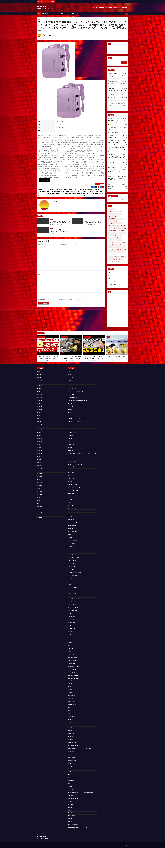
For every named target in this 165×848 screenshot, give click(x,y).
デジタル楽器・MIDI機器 (73, 558)
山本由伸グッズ (71, 716)
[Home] (39, 13)
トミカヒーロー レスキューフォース (76, 561)
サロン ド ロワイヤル (73, 522)
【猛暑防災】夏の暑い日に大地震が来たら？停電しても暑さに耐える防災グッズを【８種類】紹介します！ (117, 75)
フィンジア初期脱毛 (72, 593)
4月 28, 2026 (53, 224)
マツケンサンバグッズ (73, 607)
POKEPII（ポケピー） (113, 221)
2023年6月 (39, 482)
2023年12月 (39, 465)
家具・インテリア (72, 704)
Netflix (69, 412)
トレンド (116, 242)
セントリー (111, 242)
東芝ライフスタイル (113, 259)
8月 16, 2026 (41, 360)
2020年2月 (39, 518)
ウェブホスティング (113, 235)
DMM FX (70, 386)
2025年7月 (39, 409)
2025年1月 (39, 427)
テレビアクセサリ (72, 555)
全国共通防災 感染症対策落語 (75, 675)
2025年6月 (39, 412)
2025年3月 (39, 421)
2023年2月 (39, 494)
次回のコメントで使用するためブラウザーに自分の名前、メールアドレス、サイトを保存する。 (61, 299)
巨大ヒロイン (71, 719)
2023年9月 (39, 474)
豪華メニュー (71, 804)
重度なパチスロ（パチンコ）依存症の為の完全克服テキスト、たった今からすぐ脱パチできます (117, 186)
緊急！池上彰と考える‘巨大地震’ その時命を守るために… (81, 792)
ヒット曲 (70, 578)
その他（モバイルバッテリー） (75, 464)
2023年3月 (39, 491)
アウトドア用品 (71, 473)
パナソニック (118, 249)
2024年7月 (39, 444)
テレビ (69, 552)
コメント (40, 247)
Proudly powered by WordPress (43, 845)
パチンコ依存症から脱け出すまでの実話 (117, 163)
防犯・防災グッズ (46, 13)
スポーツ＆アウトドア (73, 531)
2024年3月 (39, 456)
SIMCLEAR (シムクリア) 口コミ (75, 418)
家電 (69, 707)
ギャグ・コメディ (72, 511)
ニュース (116, 247)
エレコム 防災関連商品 (73, 490)
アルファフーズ (122, 233)
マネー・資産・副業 (72, 610)
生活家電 (70, 786)
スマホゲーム (71, 537)
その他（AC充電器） (73, 461)
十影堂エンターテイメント (114, 256)
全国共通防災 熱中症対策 (73, 678)
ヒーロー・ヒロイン (72, 581)
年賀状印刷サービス (72, 731)
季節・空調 (70, 698)
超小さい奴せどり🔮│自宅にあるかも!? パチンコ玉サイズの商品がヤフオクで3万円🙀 (117, 122)
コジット (110, 237)
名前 (39, 274)
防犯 (119, 7)
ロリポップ (111, 254)
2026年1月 (39, 392)
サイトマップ (74, 13)
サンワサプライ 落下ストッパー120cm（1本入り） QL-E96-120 (59, 230)
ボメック (70, 602)
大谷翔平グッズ (71, 695)
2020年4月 (39, 515)
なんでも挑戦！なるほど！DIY (75, 467)
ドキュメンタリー (72, 563)
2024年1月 (39, 462)
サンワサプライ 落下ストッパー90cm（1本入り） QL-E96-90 (93, 221)
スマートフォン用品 (72, 540)
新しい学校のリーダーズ (73, 745)
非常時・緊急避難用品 (73, 824)
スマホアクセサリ (72, 534)
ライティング (71, 631)
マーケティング (71, 613)
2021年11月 (39, 509)
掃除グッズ (70, 736)
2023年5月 (39, 485)
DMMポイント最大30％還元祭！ (75, 392)
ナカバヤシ (111, 247)
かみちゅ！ (70, 450)
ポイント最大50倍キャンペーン (75, 605)
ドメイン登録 (111, 245)
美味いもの (70, 795)
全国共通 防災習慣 (72, 660)
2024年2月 (39, 459)
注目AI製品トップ (72, 760)
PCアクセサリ (71, 415)
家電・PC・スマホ (65, 13)
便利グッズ (70, 646)
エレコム (120, 235)
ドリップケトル (71, 569)
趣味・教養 (70, 807)
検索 (110, 58)
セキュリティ (55, 13)
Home (120, 845)
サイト (39, 291)
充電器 (69, 651)
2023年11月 (39, 468)
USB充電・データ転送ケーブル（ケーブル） (78, 421)
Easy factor (71, 394)
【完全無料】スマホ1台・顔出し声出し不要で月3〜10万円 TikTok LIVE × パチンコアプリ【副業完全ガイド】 (117, 142)
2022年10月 (39, 503)
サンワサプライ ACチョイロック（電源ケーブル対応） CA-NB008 (60, 221)
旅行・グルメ (71, 751)
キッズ (69, 502)
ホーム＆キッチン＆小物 (73, 599)
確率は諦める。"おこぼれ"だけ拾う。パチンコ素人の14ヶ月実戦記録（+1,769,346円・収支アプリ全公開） (117, 178)
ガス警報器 (70, 499)
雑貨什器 (70, 822)
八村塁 (69, 687)
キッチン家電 (71, 505)
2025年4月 (39, 418)
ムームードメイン (124, 7)
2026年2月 (39, 389)
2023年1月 (39, 497)
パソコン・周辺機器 (72, 575)
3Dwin (110, 209)
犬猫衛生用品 (71, 780)
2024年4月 (39, 453)
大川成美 (70, 692)
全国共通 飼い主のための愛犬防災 (76, 666)
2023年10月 (39, 471)
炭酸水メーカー (71, 772)
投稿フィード (111, 278)
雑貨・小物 (70, 819)
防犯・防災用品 (71, 816)
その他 (69, 458)
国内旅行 (70, 690)
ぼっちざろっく (71, 470)
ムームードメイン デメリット (75, 619)
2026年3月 (39, 386)
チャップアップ (71, 549)
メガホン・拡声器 (72, 622)
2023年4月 (39, 488)
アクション (70, 476)
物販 (69, 778)
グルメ (69, 514)
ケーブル (70, 517)
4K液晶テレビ (71, 377)
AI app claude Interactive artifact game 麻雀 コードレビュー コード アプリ (117, 149)
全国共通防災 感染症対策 (73, 672)
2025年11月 (39, 397)
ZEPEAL (110, 228)
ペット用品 (70, 596)
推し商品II (70, 739)
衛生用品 (70, 801)
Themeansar (61, 845)
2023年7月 (39, 480)
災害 (106, 7)
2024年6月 (39, 447)
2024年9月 (39, 438)
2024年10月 (39, 436)
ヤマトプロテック (121, 252)
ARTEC (114, 209)
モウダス (70, 625)
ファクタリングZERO (73, 587)
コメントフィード (112, 281)
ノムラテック (122, 247)
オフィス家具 (71, 493)
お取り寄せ (70, 438)
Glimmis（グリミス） (113, 216)
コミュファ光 (71, 520)
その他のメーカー (112, 230)
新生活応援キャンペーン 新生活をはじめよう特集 (79, 748)
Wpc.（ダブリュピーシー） (114, 225)
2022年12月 (39, 500)
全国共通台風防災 (72, 669)
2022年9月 (39, 506)
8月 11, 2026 (64, 360)
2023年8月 (39, 477)
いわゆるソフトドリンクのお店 (119, 228)
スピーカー (70, 528)
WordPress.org (112, 284)
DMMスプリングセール (73, 389)
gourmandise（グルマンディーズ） (116, 218)
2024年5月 (39, 450)
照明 (69, 775)
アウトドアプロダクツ (113, 233)
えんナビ (70, 430)
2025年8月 (39, 406)
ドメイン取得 (122, 242)
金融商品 (70, 810)
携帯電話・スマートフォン (74, 742)
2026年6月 (39, 377)
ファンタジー (71, 590)
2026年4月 (39, 383)
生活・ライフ (71, 783)
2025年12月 (39, 394)
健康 (115, 254)
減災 (108, 7)
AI (68, 383)
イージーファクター (72, 484)
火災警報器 (70, 766)
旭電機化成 (123, 256)
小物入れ (70, 713)
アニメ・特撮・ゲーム (73, 478)
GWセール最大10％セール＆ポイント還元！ (78, 400)
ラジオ (69, 634)
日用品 (69, 754)
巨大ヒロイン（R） (72, 722)
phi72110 (46, 34)
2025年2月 (39, 424)
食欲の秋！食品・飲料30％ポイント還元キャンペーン (80, 827)
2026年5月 (39, 380)
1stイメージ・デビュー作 (73, 374)
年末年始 (70, 725)
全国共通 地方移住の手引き (74, 657)
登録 (109, 272)
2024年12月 (39, 430)
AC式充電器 (70, 380)
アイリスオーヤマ (121, 230)
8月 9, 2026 (87, 360)
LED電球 (70, 409)
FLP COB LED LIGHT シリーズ (75, 397)
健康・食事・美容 (72, 648)
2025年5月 (39, 415)
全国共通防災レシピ (72, 684)
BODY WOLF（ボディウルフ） (115, 211)
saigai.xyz (41, 6)
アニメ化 (70, 481)
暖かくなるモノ (71, 757)
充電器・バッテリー (72, 654)
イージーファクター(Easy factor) (76, 487)
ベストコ (124, 249)
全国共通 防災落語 (72, 663)
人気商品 (70, 643)
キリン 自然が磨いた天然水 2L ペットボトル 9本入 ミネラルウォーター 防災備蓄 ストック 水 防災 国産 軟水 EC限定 (93, 192)
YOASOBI (70, 427)
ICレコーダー (71, 406)
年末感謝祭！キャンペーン (74, 728)
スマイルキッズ (112, 240)
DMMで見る (44, 180)
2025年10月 (39, 400)
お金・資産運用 (71, 444)
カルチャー (70, 496)
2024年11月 (39, 433)
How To (70, 403)
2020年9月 (39, 512)
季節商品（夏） (71, 701)
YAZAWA (123, 225)
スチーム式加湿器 (72, 525)
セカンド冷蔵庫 (71, 543)
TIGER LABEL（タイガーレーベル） (116, 223)
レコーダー (70, 637)
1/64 (69, 371)
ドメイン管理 (118, 245)
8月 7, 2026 (110, 360)
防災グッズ (115, 7)
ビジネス (70, 584)
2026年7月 (39, 374)
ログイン (110, 275)
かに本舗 (70, 447)
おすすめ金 (70, 436)
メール (40, 282)
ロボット (70, 640)
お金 (69, 441)
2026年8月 (39, 371)
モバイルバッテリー (72, 628)
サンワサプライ (117, 237)
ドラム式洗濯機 (71, 566)
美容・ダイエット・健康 (73, 798)
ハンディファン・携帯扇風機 (74, 572)
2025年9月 (39, 403)
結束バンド (70, 789)
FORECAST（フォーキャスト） (115, 213)
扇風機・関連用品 (72, 734)
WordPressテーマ (72, 424)
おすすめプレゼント (72, 433)
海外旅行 (70, 763)
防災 (111, 7)
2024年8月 (39, 441)
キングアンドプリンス (73, 508)
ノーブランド (101, 7)
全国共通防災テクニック (73, 681)
